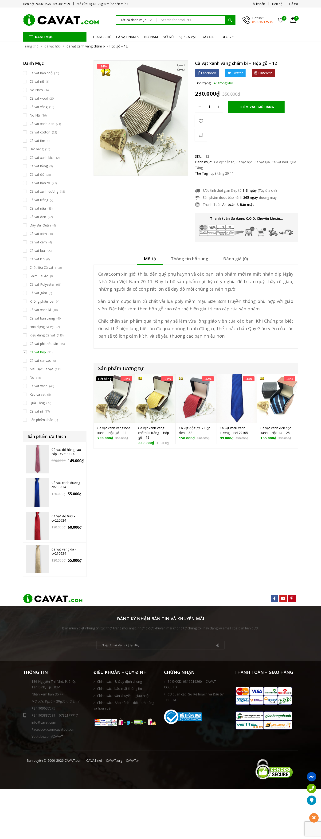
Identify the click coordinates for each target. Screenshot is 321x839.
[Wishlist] (201, 121)
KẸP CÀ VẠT (188, 37)
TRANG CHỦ (101, 37)
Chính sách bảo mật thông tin (119, 688)
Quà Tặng (37, 403)
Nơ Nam (36, 90)
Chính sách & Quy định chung (119, 681)
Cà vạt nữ (37, 81)
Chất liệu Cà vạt (41, 267)
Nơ (32, 377)
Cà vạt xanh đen (42, 123)
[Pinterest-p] (292, 598)
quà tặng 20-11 (222, 173)
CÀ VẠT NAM (126, 37)
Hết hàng (36, 149)
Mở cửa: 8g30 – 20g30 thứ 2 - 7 (55, 701)
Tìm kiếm (230, 20)
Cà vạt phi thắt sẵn (44, 343)
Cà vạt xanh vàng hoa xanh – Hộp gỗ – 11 (113, 430)
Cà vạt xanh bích (42, 157)
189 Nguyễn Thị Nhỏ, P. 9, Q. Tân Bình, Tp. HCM (53, 684)
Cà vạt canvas (40, 360)
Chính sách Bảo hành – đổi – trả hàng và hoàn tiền (124, 705)
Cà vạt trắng (39, 200)
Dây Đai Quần (40, 225)
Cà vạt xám (38, 233)
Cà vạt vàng (38, 107)
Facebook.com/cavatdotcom (53, 729)
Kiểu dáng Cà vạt (42, 335)
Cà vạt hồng (39, 166)
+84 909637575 (43, 708)
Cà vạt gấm (38, 293)
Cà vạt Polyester (42, 284)
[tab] (150, 260)
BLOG (226, 37)
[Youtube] (283, 598)
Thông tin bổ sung (189, 258)
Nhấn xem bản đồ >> (47, 694)
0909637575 (262, 22)
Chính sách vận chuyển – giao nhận (123, 695)
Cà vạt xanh (38, 386)
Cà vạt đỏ (37, 174)
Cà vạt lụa (262, 162)
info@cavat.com (43, 722)
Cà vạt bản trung (42, 318)
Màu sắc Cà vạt (41, 369)
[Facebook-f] (274, 598)
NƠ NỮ (168, 37)
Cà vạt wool (39, 98)
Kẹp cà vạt (38, 394)
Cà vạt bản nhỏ (41, 73)
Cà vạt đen (38, 217)
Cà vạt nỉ (36, 411)
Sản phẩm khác (41, 420)
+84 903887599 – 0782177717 (54, 715)
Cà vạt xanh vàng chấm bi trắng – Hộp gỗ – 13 (153, 433)
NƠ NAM (151, 37)
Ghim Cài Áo (39, 276)
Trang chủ (31, 46)
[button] (180, 67)
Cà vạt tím (37, 140)
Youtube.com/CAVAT (47, 736)
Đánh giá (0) (235, 258)
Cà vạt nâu (280, 162)
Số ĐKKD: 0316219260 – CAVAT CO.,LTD (190, 684)
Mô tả (150, 258)
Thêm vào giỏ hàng (256, 107)
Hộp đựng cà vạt (42, 326)
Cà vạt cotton (40, 132)
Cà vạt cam (38, 242)
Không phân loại (42, 301)
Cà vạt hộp (52, 46)
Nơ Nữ (35, 115)
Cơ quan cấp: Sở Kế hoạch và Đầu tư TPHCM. (193, 697)
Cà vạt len (37, 259)
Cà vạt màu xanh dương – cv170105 (234, 430)
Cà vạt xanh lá (40, 310)
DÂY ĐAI (208, 37)
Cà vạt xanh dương (44, 191)
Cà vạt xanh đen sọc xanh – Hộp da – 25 (275, 430)
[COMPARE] (201, 135)
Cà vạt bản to (224, 162)
